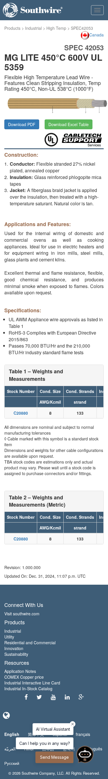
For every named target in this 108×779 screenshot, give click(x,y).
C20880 (21, 413)
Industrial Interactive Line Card (32, 683)
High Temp (56, 28)
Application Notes (20, 671)
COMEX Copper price (24, 677)
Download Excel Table (68, 124)
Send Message (54, 757)
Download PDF (21, 124)
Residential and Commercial (30, 642)
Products (12, 28)
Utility (9, 637)
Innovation (13, 648)
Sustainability (16, 654)
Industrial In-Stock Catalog (28, 688)
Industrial (33, 28)
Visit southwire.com (21, 613)
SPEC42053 (82, 28)
